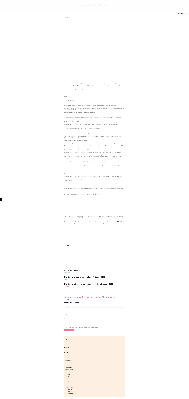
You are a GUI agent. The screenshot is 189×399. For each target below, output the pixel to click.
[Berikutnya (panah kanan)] (1, 199)
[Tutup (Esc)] (8, 398)
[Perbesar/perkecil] (1, 398)
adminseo (67, 17)
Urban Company (80, 395)
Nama (65, 314)
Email (65, 318)
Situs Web (66, 323)
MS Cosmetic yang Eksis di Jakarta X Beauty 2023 (84, 277)
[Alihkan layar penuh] (3, 398)
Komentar (66, 306)
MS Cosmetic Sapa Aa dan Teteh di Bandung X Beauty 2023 (88, 284)
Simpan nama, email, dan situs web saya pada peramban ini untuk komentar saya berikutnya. (83, 327)
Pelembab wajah (67, 81)
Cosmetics (67, 245)
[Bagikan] (6, 398)
